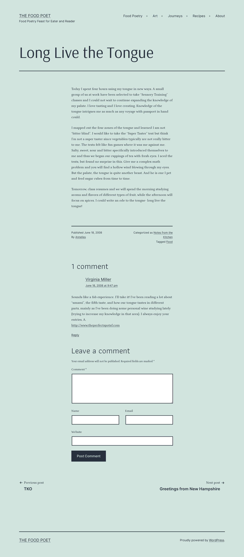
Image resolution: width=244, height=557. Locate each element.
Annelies (80, 237)
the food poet (35, 15)
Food (169, 241)
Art (155, 16)
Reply (75, 335)
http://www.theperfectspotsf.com (95, 325)
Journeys (175, 16)
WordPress (216, 540)
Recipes (199, 16)
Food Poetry (132, 16)
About (220, 16)
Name (75, 411)
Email (129, 411)
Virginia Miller (98, 279)
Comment (79, 369)
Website (76, 432)
